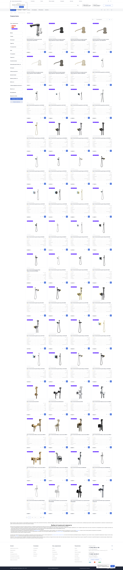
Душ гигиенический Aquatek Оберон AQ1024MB (58, 335)
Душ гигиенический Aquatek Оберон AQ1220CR (80, 368)
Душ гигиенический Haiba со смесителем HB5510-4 (36, 435)
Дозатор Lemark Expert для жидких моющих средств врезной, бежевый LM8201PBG (79, 40)
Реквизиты (35, 554)
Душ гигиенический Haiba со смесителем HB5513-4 (36, 468)
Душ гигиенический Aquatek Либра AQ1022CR (101, 204)
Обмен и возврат (51, 1)
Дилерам (19, 9)
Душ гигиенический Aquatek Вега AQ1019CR (101, 105)
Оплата (42, 1)
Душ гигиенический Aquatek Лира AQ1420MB (57, 302)
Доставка (71, 1)
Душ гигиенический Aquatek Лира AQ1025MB (79, 269)
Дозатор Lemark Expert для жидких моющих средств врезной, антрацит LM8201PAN (57, 40)
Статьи (28, 9)
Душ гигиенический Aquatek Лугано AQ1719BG (79, 302)
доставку (16, 535)
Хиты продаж (54, 557)
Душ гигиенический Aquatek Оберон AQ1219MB (58, 368)
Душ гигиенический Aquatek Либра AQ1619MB (101, 236)
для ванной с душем (59, 531)
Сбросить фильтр (16, 101)
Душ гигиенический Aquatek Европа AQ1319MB (101, 171)
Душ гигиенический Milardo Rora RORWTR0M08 (36, 500)
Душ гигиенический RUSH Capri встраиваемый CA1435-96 (101, 501)
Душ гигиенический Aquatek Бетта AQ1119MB (79, 105)
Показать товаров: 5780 (16, 98)
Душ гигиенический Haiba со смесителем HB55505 (58, 467)
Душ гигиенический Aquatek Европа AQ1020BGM (58, 138)
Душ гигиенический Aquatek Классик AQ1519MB (58, 204)
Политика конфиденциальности (53, 568)
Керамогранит (12, 550)
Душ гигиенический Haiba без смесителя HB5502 (102, 401)
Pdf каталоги (41, 9)
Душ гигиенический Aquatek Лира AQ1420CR (35, 302)
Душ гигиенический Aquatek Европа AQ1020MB (101, 138)
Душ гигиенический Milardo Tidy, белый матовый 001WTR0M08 (58, 501)
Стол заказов (34, 9)
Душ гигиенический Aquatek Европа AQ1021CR (35, 171)
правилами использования (105, 566)
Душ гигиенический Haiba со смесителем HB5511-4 (58, 435)
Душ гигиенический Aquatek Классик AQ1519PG (80, 204)
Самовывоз (62, 1)
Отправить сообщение (95, 559)
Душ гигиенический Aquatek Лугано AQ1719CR (35, 335)
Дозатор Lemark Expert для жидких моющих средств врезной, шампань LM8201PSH (79, 73)
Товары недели (55, 554)
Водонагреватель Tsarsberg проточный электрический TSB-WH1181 (34, 40)
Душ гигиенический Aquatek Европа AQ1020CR (79, 138)
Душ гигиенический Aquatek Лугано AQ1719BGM (102, 302)
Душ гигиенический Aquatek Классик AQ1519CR (36, 204)
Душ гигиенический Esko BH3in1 (33, 401)
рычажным (78, 530)
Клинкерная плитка (13, 554)
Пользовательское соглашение (85, 568)
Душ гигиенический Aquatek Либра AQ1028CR (57, 236)
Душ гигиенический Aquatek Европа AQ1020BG (36, 138)
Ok (112, 566)
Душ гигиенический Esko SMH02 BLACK (56, 401)
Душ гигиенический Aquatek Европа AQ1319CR (79, 171)
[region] (16, 61)
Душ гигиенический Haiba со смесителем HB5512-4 (80, 435)
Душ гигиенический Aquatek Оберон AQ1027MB (80, 335)
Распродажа (54, 552)
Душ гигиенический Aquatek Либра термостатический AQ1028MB (33, 270)
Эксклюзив (54, 559)
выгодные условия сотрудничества (58, 534)
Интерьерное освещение (14, 556)
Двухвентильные (37, 530)
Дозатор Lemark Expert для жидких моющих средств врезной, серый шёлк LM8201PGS (57, 73)
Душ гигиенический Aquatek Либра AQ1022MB (35, 236)
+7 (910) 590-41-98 (86, 5)
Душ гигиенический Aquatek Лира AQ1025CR (57, 269)
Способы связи (108, 5)
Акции (24, 9)
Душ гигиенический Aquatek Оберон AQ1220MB (102, 368)
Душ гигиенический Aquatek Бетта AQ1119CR (57, 105)
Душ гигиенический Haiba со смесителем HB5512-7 (102, 435)
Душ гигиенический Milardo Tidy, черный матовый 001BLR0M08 (80, 501)
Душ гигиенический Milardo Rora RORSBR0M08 (101, 467)
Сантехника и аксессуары (15, 557)
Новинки (53, 550)
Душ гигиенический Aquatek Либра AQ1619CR (79, 236)
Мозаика (11, 552)
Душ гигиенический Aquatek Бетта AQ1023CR (101, 72)
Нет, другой (16, 6)
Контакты (80, 1)
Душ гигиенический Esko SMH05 (77, 401)
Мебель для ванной (13, 559)
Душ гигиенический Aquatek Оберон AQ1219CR (36, 368)
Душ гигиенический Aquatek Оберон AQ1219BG (101, 335)
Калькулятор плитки (78, 561)
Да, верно (21, 6)
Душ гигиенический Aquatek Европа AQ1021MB (57, 171)
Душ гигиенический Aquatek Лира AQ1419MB (101, 269)
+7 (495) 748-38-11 (96, 5)
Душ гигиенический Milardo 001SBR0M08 (78, 467)
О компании (32, 1)
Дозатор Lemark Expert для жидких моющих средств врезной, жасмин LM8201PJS (35, 73)
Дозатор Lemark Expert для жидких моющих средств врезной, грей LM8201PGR (101, 40)
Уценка (53, 556)
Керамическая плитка (14, 548)
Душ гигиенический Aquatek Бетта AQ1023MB (35, 105)
